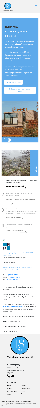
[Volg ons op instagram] (9, 140)
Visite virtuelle (12, 391)
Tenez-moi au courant (25, 389)
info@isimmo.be (14, 277)
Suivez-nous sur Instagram (15, 230)
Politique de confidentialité (23, 401)
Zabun (33, 404)
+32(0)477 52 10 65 (12, 275)
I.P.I (4, 287)
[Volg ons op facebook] (4, 140)
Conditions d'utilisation (8, 401)
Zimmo (4, 406)
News (9, 394)
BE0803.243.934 (12, 280)
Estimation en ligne (13, 82)
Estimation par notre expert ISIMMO (20, 90)
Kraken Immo (25, 394)
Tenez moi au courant (13, 217)
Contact (23, 385)
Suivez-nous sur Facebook (15, 186)
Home (9, 385)
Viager (9, 388)
